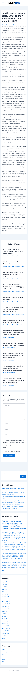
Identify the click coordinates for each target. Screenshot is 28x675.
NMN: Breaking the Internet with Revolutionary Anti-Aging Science (13, 274)
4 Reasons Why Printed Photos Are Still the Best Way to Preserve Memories (13, 310)
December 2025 (6, 601)
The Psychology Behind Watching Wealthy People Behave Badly (13, 549)
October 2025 (5, 606)
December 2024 (6, 628)
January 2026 (5, 599)
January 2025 (5, 626)
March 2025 (5, 621)
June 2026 (4, 586)
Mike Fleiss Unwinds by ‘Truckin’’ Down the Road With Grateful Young (13, 251)
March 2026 (5, 594)
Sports (3, 659)
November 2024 (6, 630)
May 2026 (4, 589)
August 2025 (5, 611)
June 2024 (4, 635)
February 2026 (5, 596)
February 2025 (5, 623)
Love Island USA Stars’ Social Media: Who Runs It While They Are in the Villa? (14, 569)
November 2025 (6, 604)
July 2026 (4, 584)
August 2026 (5, 582)
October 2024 (5, 633)
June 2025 (4, 616)
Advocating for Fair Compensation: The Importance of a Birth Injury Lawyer (14, 528)
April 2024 (4, 638)
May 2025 (4, 618)
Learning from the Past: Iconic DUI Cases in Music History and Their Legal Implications (13, 333)
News (13, 255)
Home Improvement (7, 652)
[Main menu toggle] (3, 3)
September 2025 (6, 608)
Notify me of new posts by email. (13, 451)
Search (3, 473)
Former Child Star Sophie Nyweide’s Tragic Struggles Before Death (13, 539)
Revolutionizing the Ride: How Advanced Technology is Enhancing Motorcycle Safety (13, 368)
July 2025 (4, 613)
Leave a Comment (7, 255)
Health (3, 649)
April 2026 (4, 591)
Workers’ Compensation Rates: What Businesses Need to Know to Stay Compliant (13, 355)
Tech (3, 661)
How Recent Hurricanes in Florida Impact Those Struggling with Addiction (13, 287)
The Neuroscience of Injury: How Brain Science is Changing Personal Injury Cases (13, 380)
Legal (3, 654)
